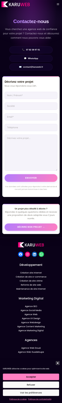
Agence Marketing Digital (31, 330)
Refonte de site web (31, 284)
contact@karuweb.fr (31, 67)
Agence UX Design (31, 318)
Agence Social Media (31, 310)
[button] (57, 363)
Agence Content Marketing (31, 326)
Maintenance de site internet (31, 288)
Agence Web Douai (31, 348)
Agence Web (31, 314)
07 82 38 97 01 (31, 50)
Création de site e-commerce (31, 276)
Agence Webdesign (31, 322)
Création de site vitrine (31, 280)
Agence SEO (31, 306)
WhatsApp (31, 58)
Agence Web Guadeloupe (31, 352)
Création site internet (31, 272)
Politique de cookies (18, 399)
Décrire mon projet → (31, 227)
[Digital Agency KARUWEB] (15, 4)
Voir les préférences (31, 392)
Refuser (31, 384)
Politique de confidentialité (39, 399)
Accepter (31, 376)
